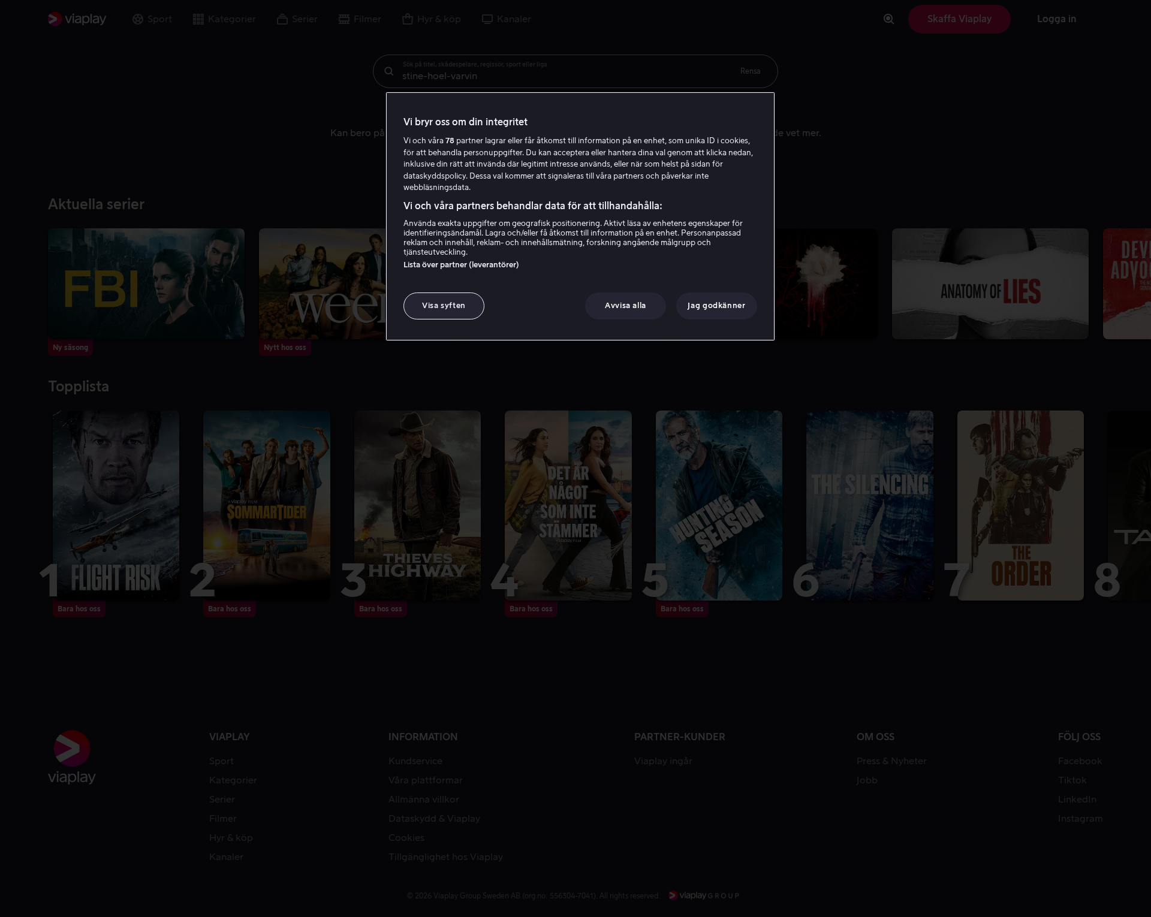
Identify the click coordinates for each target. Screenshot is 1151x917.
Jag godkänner (716, 305)
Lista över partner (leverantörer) (461, 265)
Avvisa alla (625, 305)
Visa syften (444, 305)
